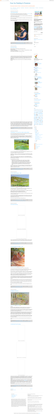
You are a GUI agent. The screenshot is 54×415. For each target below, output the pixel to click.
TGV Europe (13, 397)
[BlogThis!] (26, 42)
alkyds (38, 109)
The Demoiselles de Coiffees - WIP (17, 246)
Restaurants (40, 119)
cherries (39, 110)
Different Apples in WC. (37, 70)
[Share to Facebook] (27, 42)
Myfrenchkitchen (36, 67)
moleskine (21, 321)
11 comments (20, 127)
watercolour (38, 124)
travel (37, 123)
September (36, 131)
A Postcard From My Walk (37, 93)
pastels (42, 117)
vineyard (35, 124)
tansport (34, 123)
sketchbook (29, 321)
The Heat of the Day (14, 204)
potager (25, 321)
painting (20, 43)
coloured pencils (13, 321)
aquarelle (40, 109)
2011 (35, 129)
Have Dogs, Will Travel (37, 86)
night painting (16, 43)
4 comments (22, 168)
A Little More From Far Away (16, 324)
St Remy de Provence (38, 122)
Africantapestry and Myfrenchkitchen (39, 144)
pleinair (34, 118)
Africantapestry (35, 109)
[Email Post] (24, 42)
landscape (16, 169)
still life (41, 122)
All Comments (36, 36)
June (35, 140)
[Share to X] (24, 127)
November (36, 130)
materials (18, 169)
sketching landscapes (39, 121)
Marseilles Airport (13, 395)
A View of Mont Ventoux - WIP (16, 173)
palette (40, 117)
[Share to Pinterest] (28, 42)
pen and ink (24, 321)
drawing (42, 112)
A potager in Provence (14, 290)
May (35, 141)
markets (38, 115)
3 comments (21, 320)
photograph (23, 43)
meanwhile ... (36, 105)
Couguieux (16, 321)
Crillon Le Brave (39, 112)
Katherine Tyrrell (13, 43)
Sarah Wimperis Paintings (37, 100)
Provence (27, 321)
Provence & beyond (14, 396)
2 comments (22, 42)
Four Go (36, 145)
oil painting (19, 43)
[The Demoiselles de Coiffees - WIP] (18, 266)
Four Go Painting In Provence (20, 3)
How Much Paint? (14, 47)
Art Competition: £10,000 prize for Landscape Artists (40, 83)
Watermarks (36, 95)
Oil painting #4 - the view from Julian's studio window (20, 132)
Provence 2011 (28, 13)
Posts (35, 35)
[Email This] (25, 42)
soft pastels (35, 122)
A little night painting (14, 12)
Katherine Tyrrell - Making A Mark (38, 99)
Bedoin (37, 110)
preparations (41, 118)
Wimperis (24, 43)
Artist (35, 110)
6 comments (20, 385)
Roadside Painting (39, 72)
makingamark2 (19, 187)
